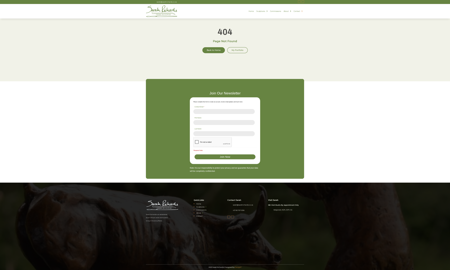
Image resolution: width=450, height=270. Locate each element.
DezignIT (238, 267)
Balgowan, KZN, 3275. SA (283, 210)
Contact (297, 11)
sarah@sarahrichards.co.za (167, 2)
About (286, 11)
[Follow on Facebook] (299, 1)
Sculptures (260, 11)
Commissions (275, 11)
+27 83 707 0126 (238, 210)
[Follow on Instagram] (303, 1)
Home (251, 11)
